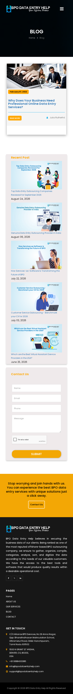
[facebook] (8, 578)
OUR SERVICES (13, 606)
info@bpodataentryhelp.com (24, 666)
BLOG (8, 611)
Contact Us (36, 504)
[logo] (28, 9)
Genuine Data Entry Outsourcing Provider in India (36, 233)
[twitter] (14, 578)
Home (32, 37)
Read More (15, 118)
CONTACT (11, 616)
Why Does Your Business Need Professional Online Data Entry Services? (32, 103)
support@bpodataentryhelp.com (26, 671)
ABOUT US (11, 601)
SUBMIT (36, 454)
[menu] (62, 9)
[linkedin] (20, 578)
